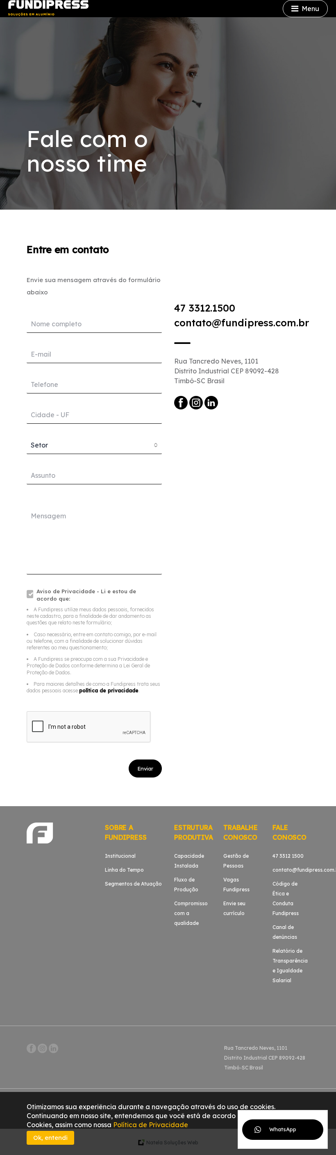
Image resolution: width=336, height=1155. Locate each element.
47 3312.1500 (204, 308)
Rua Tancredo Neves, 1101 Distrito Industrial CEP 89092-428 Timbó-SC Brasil (226, 371)
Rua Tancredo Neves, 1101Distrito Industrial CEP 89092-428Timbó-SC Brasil (264, 1058)
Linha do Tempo (124, 870)
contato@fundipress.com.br (241, 322)
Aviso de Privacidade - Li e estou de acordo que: (86, 595)
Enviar (145, 768)
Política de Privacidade (150, 1125)
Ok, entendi (50, 1137)
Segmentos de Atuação (133, 884)
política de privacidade (108, 690)
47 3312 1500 (288, 856)
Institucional (120, 856)
